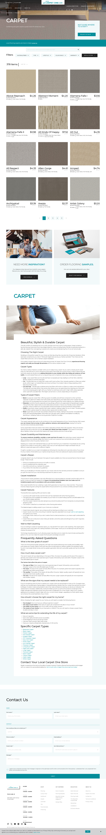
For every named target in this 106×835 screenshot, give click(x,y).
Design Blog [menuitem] (59, 802)
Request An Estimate (87, 6)
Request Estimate (85, 34)
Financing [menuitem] (43, 809)
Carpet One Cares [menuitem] (90, 793)
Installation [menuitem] (74, 805)
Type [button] (34, 55)
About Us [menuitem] (88, 791)
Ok (87, 831)
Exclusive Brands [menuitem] (75, 808)
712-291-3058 (17, 2)
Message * (8, 755)
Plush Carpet (27, 641)
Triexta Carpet (27, 655)
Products (17, 12)
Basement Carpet (28, 629)
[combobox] (51, 49)
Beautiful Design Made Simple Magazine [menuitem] (60, 798)
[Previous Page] (40, 218)
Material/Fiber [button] (22, 55)
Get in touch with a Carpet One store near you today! (61, 667)
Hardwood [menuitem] (43, 796)
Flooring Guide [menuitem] (74, 796)
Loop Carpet (26, 650)
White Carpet (27, 659)
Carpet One (9, 12)
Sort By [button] (23, 64)
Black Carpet (27, 631)
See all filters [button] (88, 55)
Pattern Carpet (27, 633)
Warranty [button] (73, 55)
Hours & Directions (72, 6)
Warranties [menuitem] (73, 803)
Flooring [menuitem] (43, 791)
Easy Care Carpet (28, 640)
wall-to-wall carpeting (77, 512)
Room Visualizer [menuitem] (60, 791)
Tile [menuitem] (42, 804)
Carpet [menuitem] (42, 799)
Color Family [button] (60, 55)
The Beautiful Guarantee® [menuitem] (74, 799)
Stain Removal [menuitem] (74, 791)
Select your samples (75, 275)
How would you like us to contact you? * (16, 728)
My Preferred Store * (59, 746)
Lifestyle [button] (46, 55)
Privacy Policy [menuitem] (89, 801)
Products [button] (8, 8)
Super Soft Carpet (28, 648)
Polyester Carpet (28, 645)
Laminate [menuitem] (43, 801)
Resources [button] (18, 8)
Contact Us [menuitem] (88, 796)
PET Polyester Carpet (29, 638)
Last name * (57, 712)
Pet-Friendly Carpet (28, 634)
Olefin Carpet (27, 657)
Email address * (58, 737)
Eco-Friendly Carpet (29, 643)
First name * (9, 712)
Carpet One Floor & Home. (18, 827)
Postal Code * (9, 746)
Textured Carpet (28, 652)
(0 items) (72, 9)
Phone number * (10, 737)
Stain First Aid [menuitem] (74, 793)
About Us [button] (27, 8)
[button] (66, 10)
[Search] (78, 49)
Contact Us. (34, 43)
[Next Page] (66, 218)
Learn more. (36, 832)
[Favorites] (69, 10)
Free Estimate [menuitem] (44, 807)
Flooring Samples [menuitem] (60, 793)
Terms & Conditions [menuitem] (91, 799)
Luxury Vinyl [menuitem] (44, 793)
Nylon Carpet (27, 653)
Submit (53, 776)
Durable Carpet (27, 636)
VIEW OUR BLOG (27, 277)
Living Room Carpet (29, 647)
